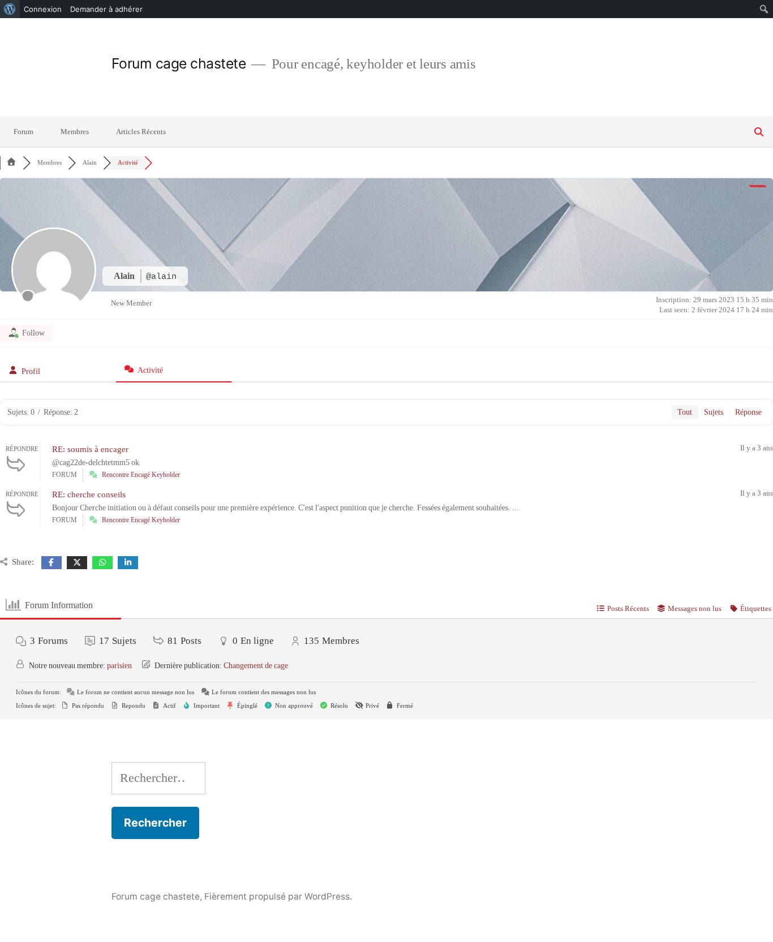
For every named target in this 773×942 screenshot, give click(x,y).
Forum (23, 131)
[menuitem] (10, 9)
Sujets (713, 412)
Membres (75, 131)
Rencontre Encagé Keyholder (141, 475)
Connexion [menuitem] (43, 9)
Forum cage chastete (178, 63)
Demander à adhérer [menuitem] (106, 9)
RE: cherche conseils (89, 494)
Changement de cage (256, 665)
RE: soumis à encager (90, 449)
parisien (119, 665)
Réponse (748, 412)
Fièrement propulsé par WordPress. (278, 896)
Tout (684, 412)
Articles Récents (141, 131)
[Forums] (11, 162)
